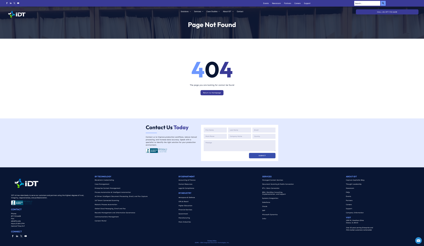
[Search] (383, 3)
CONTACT (16, 209)
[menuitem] (266, 3)
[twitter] (14, 3)
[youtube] (18, 3)
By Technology (103, 176)
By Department (187, 176)
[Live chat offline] (418, 240)
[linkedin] (10, 3)
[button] (262, 155)
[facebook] (7, 3)
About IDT (351, 176)
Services (267, 176)
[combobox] (367, 3)
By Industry (185, 193)
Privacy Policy (212, 240)
